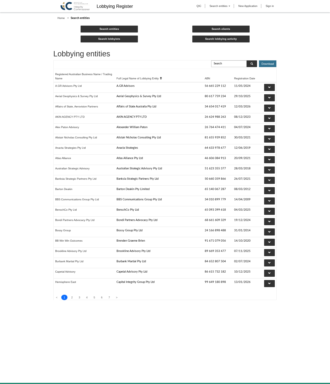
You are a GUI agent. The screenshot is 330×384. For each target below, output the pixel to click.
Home (61, 17)
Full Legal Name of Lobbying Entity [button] (139, 78)
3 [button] (79, 297)
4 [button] (87, 297)
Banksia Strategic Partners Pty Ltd (75, 178)
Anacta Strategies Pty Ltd (70, 147)
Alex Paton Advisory (67, 127)
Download (267, 63)
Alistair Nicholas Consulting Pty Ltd (76, 137)
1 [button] (64, 297)
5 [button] (94, 297)
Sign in (270, 5)
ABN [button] (207, 78)
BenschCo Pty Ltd (66, 209)
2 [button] (72, 297)
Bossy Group (63, 230)
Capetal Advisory (65, 271)
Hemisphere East (65, 281)
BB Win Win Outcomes (68, 240)
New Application (247, 5)
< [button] (56, 297)
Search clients (221, 28)
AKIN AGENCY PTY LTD (70, 116)
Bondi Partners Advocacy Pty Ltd (75, 220)
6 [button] (102, 297)
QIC (199, 5)
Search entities (218, 5)
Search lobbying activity (221, 38)
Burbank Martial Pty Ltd (69, 261)
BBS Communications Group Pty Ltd (77, 199)
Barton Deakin (63, 189)
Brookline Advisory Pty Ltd (71, 250)
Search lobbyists (109, 38)
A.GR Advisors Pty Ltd (68, 85)
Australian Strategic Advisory (72, 168)
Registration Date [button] (244, 78)
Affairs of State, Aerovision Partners (76, 106)
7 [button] (109, 297)
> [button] (116, 297)
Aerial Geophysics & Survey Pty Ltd (76, 96)
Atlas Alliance (63, 158)
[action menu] (269, 87)
